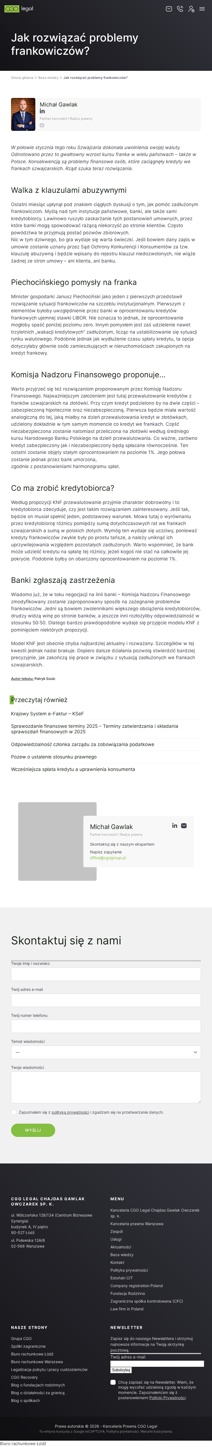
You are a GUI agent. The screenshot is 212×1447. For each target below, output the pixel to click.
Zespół (116, 1231)
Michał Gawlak (59, 104)
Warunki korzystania (156, 1431)
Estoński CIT (121, 1277)
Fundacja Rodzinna (127, 1293)
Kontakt (117, 1262)
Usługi (115, 1239)
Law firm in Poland (127, 1308)
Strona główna (22, 78)
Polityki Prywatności (167, 1397)
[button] (202, 8)
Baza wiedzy (48, 78)
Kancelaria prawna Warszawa (136, 1223)
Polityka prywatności (129, 1270)
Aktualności (120, 1247)
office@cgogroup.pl (108, 857)
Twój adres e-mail (127, 1357)
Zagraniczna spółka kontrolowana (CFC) (146, 1301)
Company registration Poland (136, 1285)
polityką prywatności (70, 1112)
